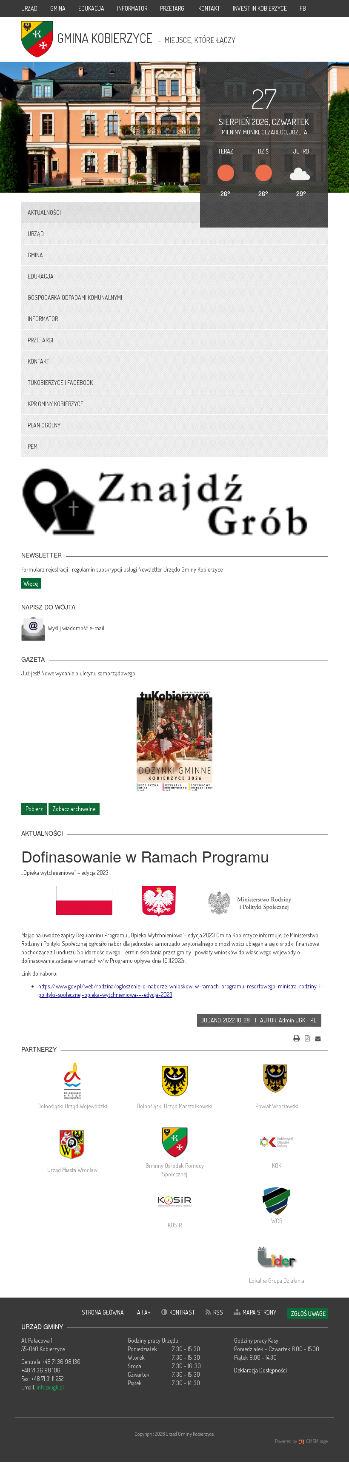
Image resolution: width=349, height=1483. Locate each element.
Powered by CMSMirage (301, 1441)
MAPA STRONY (259, 1312)
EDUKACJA (91, 8)
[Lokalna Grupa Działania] (276, 1257)
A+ (147, 1312)
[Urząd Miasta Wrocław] (72, 1144)
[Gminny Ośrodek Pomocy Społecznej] (174, 1142)
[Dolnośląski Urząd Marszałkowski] (174, 1080)
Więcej (31, 583)
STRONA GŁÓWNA (103, 1312)
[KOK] (276, 1142)
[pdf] (307, 1037)
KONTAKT (209, 8)
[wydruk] (296, 1037)
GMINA (58, 8)
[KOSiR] (174, 1202)
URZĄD (29, 8)
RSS (218, 1312)
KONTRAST (182, 1312)
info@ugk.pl (50, 1387)
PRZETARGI (173, 8)
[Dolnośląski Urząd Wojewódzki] (72, 1080)
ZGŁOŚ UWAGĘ (308, 1313)
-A (138, 1312)
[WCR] (276, 1200)
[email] (318, 1037)
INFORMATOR (132, 8)
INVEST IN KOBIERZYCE (260, 8)
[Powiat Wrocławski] (276, 1080)
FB (303, 8)
